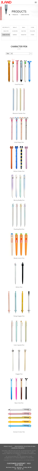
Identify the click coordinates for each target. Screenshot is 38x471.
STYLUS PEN (32, 31)
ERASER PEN (23, 34)
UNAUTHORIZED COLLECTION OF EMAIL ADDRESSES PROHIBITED (23, 447)
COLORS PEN (14, 31)
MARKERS (15, 34)
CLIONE (32, 27)
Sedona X (15, 27)
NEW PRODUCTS (5, 27)
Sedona (23, 27)
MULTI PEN (23, 31)
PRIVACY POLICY (8, 446)
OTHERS (32, 34)
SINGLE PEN (5, 31)
